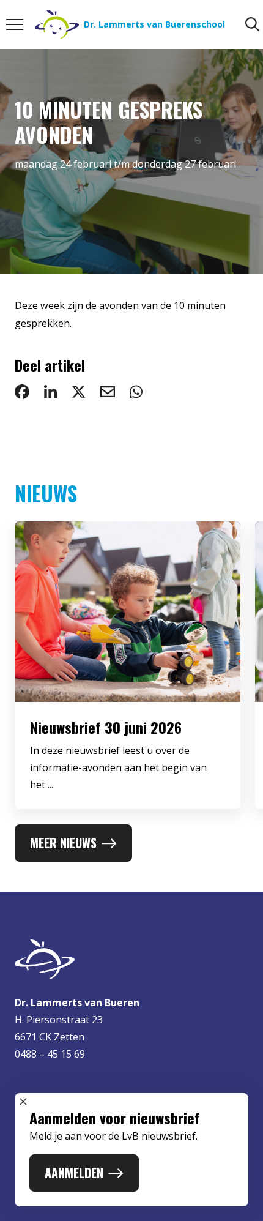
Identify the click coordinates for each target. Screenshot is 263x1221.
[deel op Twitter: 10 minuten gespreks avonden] (79, 391)
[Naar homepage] (131, 959)
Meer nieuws (63, 843)
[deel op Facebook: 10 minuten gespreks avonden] (22, 391)
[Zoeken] (252, 24)
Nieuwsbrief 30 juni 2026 (106, 727)
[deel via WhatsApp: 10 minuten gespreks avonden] (136, 391)
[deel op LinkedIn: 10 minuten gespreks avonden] (50, 391)
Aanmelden (74, 1172)
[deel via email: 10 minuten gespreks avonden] (107, 391)
